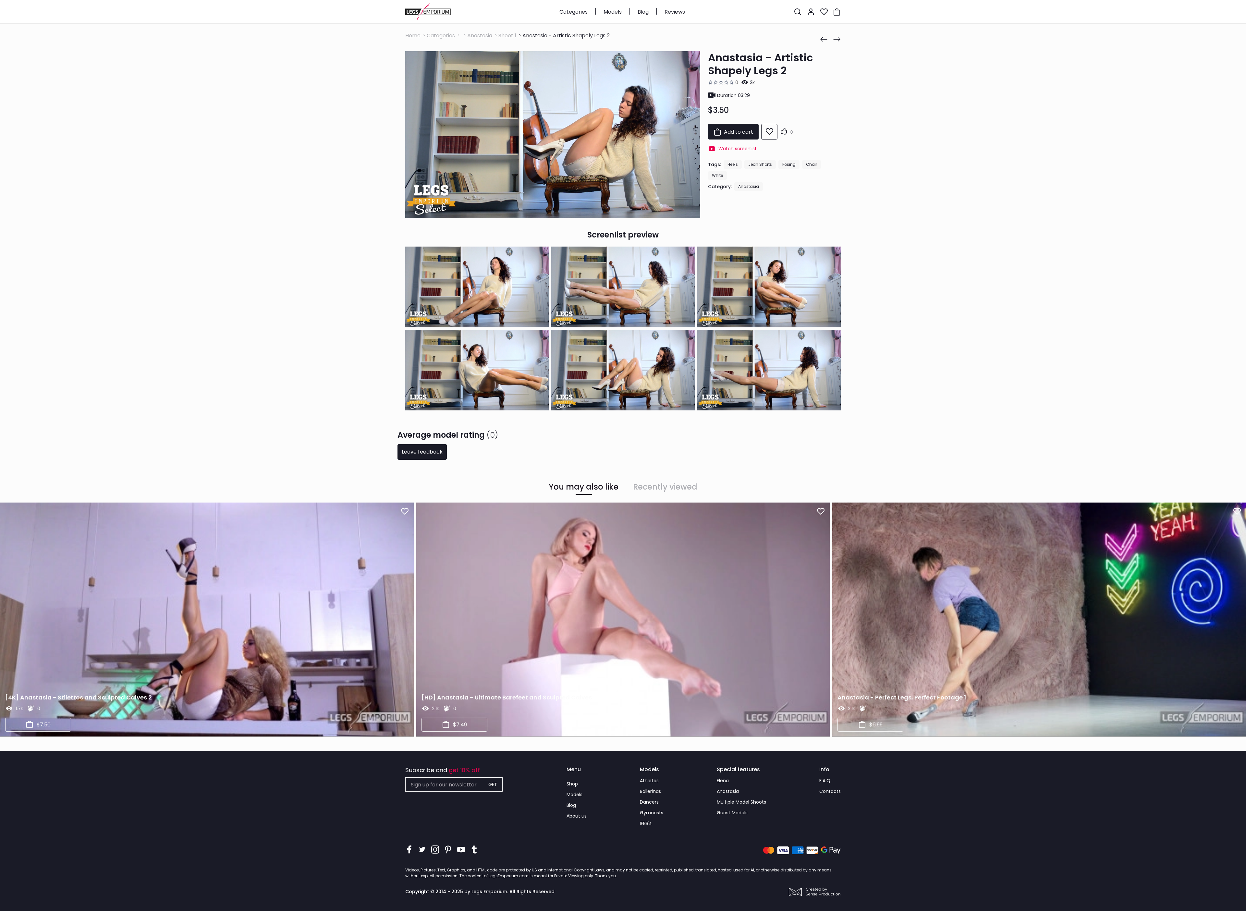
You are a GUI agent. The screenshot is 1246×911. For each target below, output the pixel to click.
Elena (723, 780)
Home (413, 35)
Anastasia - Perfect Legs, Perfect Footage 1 (901, 697)
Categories (573, 12)
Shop (572, 784)
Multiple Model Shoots (741, 802)
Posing (789, 164)
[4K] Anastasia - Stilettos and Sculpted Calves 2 (78, 697)
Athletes (649, 780)
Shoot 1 (507, 35)
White (717, 175)
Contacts (830, 791)
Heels (732, 164)
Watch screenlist (737, 148)
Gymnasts (651, 812)
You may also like (583, 487)
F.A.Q (824, 780)
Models (613, 12)
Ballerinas (650, 791)
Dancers (649, 802)
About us (577, 816)
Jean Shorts (760, 164)
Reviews (675, 12)
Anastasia (479, 35)
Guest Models (732, 812)
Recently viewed (665, 487)
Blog (643, 12)
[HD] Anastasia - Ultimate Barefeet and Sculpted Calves (506, 697)
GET (492, 784)
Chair (811, 164)
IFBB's (646, 823)
